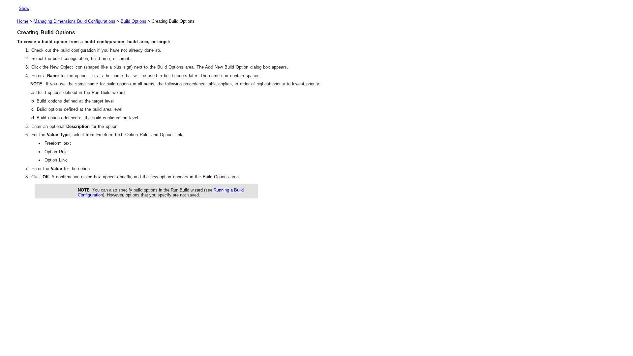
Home (22, 21)
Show (24, 8)
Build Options (133, 21)
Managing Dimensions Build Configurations (74, 21)
